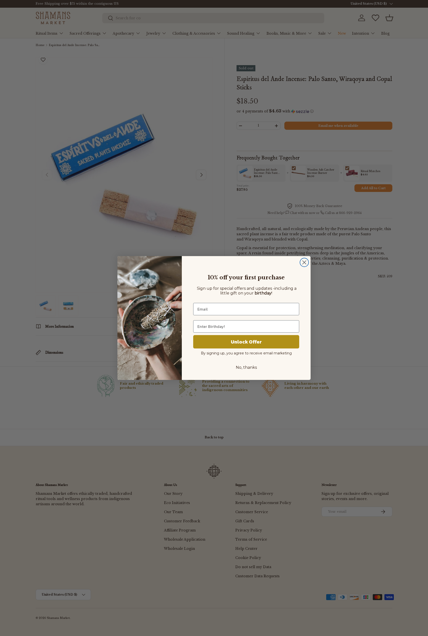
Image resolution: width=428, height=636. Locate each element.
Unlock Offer (246, 341)
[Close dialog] (304, 262)
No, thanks (246, 367)
